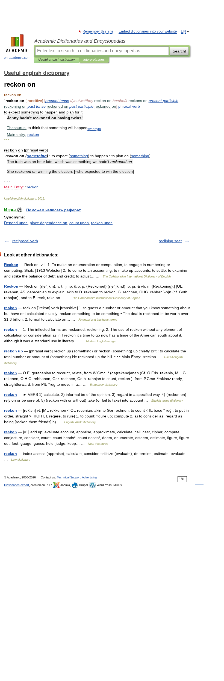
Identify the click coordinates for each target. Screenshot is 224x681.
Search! (179, 51)
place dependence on (48, 223)
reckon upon (102, 223)
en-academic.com (17, 58)
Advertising (89, 477)
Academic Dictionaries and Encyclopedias (79, 41)
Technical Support (69, 477)
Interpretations (94, 60)
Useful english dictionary (56, 60)
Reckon (11, 264)
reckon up (13, 351)
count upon (79, 223)
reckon (10, 308)
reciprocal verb (25, 241)
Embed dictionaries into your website (148, 31)
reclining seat (170, 241)
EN (183, 31)
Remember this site (98, 31)
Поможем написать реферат (53, 210)
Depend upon (16, 223)
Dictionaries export (16, 485)
